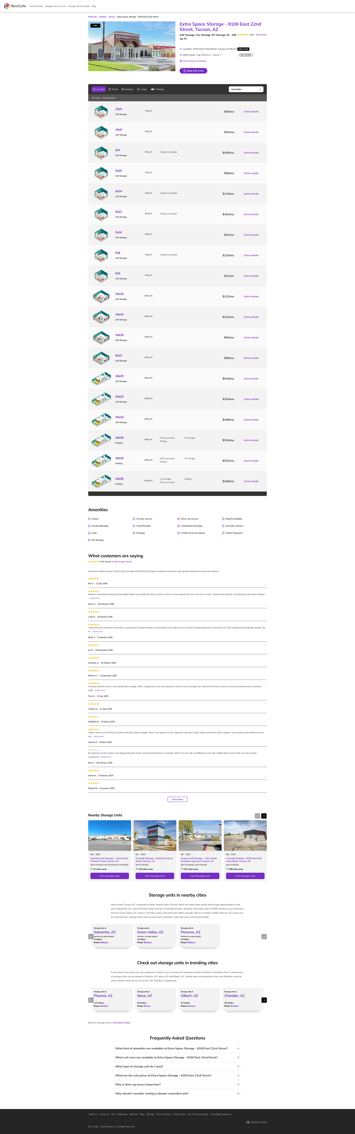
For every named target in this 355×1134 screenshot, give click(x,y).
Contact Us (104, 1114)
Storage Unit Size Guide (79, 6)
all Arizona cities (121, 1022)
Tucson (111, 17)
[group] (99, 89)
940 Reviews (261, 35)
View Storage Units (110, 876)
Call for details (251, 111)
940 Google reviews (122, 561)
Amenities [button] (236, 89)
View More (177, 799)
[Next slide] (171, 46)
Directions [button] (243, 49)
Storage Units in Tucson (55, 6)
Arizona (102, 17)
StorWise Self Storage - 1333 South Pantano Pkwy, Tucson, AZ (109, 859)
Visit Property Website (194, 61)
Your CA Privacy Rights (198, 1114)
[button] (193, 71)
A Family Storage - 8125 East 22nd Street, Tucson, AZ (154, 859)
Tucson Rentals (36, 6)
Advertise (133, 1114)
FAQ (113, 1114)
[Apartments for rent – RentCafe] (15, 6)
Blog (94, 6)
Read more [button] (95, 598)
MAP (95, 26)
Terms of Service (164, 1114)
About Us (93, 1114)
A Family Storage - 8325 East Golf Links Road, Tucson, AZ (244, 859)
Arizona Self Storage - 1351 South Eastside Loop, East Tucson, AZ (199, 859)
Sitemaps (150, 1114)
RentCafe (92, 17)
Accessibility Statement (220, 1114)
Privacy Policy (179, 1114)
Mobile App (122, 1114)
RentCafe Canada (259, 1122)
